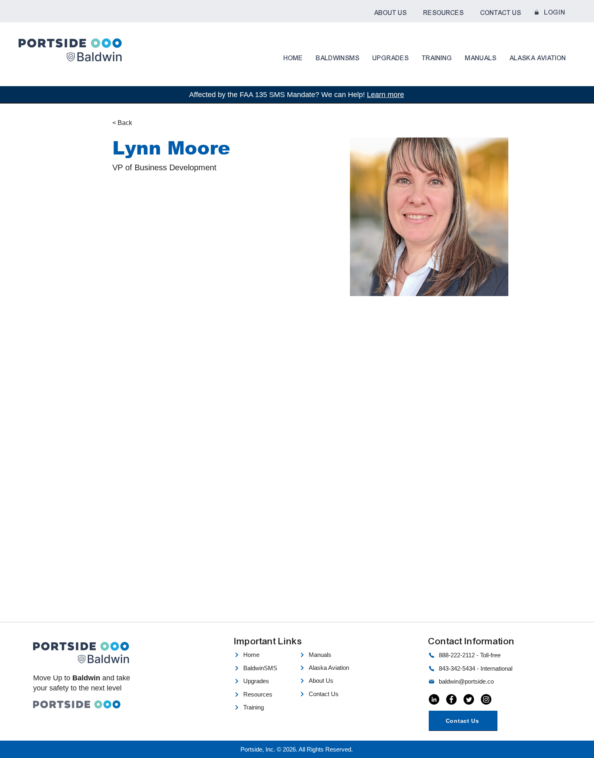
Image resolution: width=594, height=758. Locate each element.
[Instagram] (486, 699)
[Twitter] (468, 699)
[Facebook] (451, 699)
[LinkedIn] (434, 699)
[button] (390, 12)
